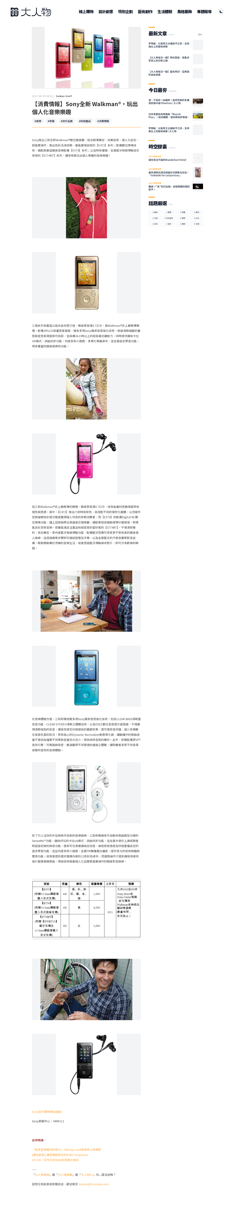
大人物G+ (87, 1174)
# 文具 (155, 218)
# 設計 (168, 224)
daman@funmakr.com (94, 1184)
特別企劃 (125, 11)
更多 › (200, 34)
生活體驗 (164, 11)
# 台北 (196, 218)
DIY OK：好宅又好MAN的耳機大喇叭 (55, 1160)
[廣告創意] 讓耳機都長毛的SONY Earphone (60, 1155)
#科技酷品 (85, 121)
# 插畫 (182, 212)
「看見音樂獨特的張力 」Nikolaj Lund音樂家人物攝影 (66, 1149)
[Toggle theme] (221, 11)
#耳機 (51, 121)
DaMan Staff (64, 96)
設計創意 (105, 11)
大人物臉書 (65, 1174)
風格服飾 (184, 11)
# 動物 (155, 212)
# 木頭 (196, 224)
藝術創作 (145, 11)
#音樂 (38, 121)
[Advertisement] (86, 1199)
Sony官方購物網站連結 (47, 1112)
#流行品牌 (67, 121)
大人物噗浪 (42, 1174)
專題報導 (204, 11)
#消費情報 (103, 121)
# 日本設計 (168, 218)
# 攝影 (182, 224)
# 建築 (182, 218)
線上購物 (86, 11)
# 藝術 (196, 212)
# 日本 (155, 224)
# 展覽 (168, 212)
